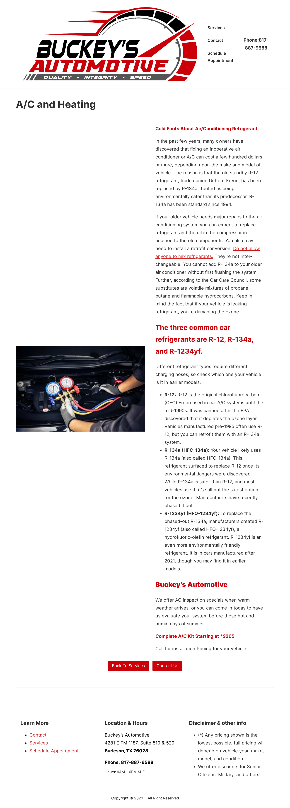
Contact (37, 735)
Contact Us (167, 665)
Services (38, 743)
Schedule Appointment (54, 751)
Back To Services (128, 665)
